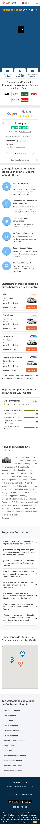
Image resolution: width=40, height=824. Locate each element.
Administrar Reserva (26, 794)
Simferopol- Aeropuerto (12, 760)
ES (26, 3)
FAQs (9, 794)
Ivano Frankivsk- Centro (12, 765)
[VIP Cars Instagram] (25, 807)
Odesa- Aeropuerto (10, 725)
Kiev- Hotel (7, 750)
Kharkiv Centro (9, 745)
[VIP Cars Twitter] (18, 807)
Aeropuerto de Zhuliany (12, 730)
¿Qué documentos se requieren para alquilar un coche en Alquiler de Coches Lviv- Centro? (18, 574)
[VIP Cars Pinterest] (22, 807)
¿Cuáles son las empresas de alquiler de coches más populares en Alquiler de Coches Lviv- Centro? (18, 552)
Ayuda (15, 794)
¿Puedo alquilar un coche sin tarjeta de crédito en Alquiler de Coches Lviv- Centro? (18, 584)
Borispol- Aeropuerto (11, 710)
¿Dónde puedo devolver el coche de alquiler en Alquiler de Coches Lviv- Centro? (18, 606)
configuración (25, 822)
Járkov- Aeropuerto (10, 735)
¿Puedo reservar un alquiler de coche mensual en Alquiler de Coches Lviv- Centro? (18, 563)
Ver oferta (31, 307)
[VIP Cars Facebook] (14, 807)
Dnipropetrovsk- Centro (12, 770)
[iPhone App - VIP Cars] (26, 801)
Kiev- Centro (8, 720)
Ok (35, 822)
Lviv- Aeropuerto (9, 715)
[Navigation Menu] (37, 3)
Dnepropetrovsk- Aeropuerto (14, 755)
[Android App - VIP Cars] (13, 801)
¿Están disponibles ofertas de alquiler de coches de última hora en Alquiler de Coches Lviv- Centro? (18, 595)
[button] (20, 664)
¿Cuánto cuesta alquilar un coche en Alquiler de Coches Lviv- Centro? (18, 542)
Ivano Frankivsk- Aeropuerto (14, 740)
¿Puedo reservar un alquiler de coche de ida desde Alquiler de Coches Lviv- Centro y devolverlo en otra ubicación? (18, 619)
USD (31, 3)
